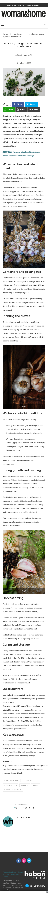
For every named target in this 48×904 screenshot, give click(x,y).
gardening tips (10, 785)
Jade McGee (28, 55)
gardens (24, 785)
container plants (11, 781)
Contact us (10, 5)
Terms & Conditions (9, 872)
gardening (18, 34)
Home (5, 34)
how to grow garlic (12, 790)
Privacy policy (10, 874)
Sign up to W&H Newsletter (30, 5)
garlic (35, 785)
